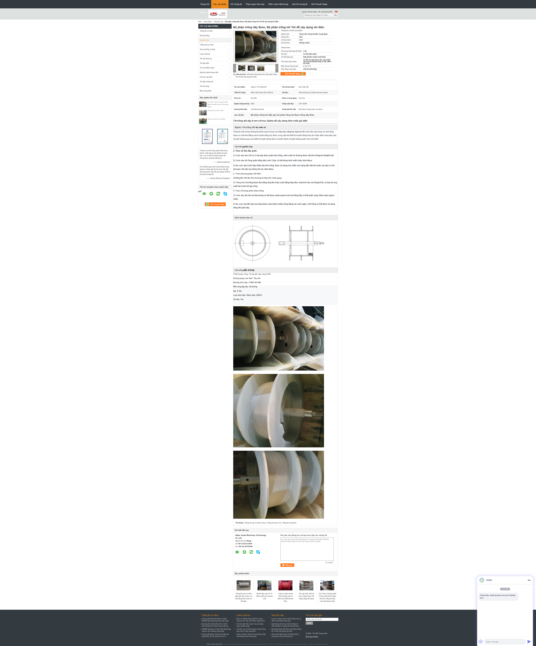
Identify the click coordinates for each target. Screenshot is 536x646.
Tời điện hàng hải (206, 82)
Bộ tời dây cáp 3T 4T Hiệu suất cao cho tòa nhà (264, 596)
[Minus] (529, 580)
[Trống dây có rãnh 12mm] (203, 112)
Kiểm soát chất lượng (278, 4)
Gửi (309, 623)
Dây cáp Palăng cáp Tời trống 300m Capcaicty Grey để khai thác (285, 635)
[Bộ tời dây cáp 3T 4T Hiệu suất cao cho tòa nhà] (264, 585)
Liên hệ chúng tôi (299, 4)
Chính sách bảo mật (214, 644)
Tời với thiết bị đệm (207, 68)
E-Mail (308, 633)
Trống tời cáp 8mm (289, 523)
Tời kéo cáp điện (206, 77)
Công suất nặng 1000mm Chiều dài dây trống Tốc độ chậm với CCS (215, 635)
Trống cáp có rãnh (207, 45)
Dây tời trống (205, 36)
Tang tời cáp (218, 22)
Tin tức (203, 12)
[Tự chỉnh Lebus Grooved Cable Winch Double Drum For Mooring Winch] (203, 104)
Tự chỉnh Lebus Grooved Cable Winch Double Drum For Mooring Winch (218, 104)
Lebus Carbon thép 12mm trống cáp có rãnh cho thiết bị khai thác (285, 597)
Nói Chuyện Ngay (319, 4)
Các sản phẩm (220, 4)
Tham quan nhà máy (255, 4)
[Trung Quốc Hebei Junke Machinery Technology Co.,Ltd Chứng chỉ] (207, 136)
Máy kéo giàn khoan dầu (209, 72)
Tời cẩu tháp (204, 86)
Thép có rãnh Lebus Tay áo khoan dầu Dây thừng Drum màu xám (251, 635)
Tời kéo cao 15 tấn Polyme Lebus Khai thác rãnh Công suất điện (251, 630)
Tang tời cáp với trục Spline (216, 119)
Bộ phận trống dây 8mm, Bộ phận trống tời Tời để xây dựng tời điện (286, 630)
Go (335, 15)
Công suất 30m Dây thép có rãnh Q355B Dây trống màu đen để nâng (215, 620)
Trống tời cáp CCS (274, 523)
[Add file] (481, 641)
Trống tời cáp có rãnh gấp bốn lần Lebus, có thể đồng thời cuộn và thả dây (243, 597)
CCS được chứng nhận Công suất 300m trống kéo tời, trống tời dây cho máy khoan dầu (327, 597)
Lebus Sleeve (205, 54)
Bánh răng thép (205, 91)
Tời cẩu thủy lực (206, 59)
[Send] (529, 641)
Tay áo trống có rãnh (207, 49)
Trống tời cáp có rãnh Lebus (255, 523)
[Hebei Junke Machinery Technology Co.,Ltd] (217, 14)
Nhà (199, 22)
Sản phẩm (207, 22)
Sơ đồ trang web (320, 633)
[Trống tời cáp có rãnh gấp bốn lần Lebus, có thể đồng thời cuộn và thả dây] (243, 585)
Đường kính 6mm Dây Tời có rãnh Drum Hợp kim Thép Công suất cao (215, 625)
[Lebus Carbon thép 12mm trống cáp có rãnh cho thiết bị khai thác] (285, 585)
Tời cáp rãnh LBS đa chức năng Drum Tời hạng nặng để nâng (306, 596)
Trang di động (312, 637)
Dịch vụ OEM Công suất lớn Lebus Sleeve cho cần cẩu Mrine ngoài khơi (251, 620)
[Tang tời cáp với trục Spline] (203, 121)
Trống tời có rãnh (206, 31)
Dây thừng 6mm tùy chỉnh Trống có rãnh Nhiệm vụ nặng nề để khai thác (285, 625)
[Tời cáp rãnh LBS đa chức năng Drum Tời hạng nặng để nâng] (306, 585)
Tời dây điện (204, 63)
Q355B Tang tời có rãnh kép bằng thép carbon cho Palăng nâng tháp (216, 630)
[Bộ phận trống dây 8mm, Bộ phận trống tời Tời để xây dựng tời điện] (255, 46)
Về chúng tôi (236, 4)
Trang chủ (204, 4)
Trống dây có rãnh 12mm (216, 110)
